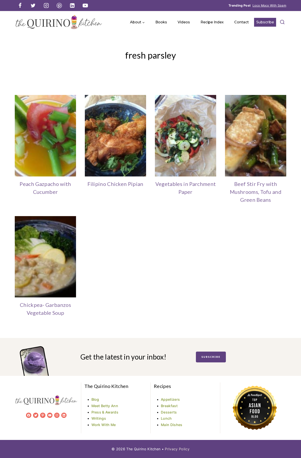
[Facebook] (20, 5)
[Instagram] (46, 5)
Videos (184, 22)
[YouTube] (85, 5)
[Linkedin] (72, 5)
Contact (241, 22)
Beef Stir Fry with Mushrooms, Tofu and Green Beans (255, 192)
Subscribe (265, 22)
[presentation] (45, 135)
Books (161, 22)
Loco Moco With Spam (269, 5)
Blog (95, 399)
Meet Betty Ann (104, 406)
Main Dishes (171, 425)
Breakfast (169, 406)
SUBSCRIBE (210, 356)
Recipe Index (212, 22)
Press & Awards (104, 412)
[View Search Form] (282, 22)
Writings (98, 418)
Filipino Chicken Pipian (115, 184)
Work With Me (103, 425)
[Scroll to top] (290, 441)
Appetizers (170, 399)
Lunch (166, 418)
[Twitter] (33, 5)
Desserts (169, 412)
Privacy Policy (177, 449)
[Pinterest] (59, 5)
